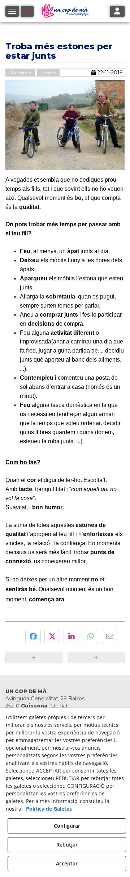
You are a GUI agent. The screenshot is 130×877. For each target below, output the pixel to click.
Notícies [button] (48, 72)
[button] (27, 11)
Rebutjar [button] (67, 844)
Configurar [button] (67, 825)
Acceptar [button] (67, 863)
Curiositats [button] (20, 72)
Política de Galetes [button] (49, 808)
